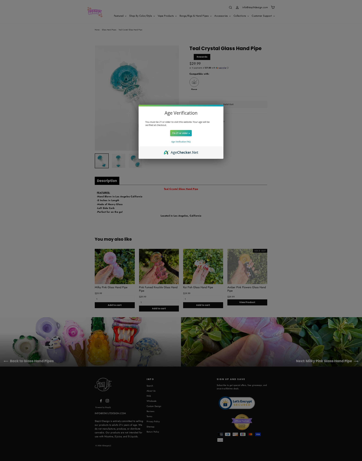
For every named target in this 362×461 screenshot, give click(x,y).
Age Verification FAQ (181, 141)
